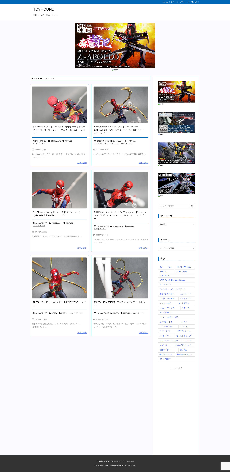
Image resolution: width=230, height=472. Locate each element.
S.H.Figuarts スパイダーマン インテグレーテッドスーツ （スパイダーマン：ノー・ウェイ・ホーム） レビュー (59, 129)
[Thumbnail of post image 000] (59, 278)
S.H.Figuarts (56, 141)
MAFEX (116, 313)
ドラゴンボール (183, 331)
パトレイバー (165, 336)
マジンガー (164, 345)
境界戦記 (183, 350)
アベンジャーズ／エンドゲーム (106, 143)
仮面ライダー (165, 350)
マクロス (187, 340)
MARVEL (68, 141)
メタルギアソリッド (182, 345)
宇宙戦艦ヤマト (165, 354)
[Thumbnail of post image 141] (120, 190)
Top (35, 78)
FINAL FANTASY (184, 267)
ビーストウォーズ (183, 336)
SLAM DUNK (181, 271)
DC (160, 267)
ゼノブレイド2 (165, 322)
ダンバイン (184, 326)
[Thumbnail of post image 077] (120, 104)
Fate (170, 267)
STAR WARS (164, 276)
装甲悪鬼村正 (165, 359)
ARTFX (54, 313)
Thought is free (129, 465)
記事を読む (82, 163)
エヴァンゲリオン (166, 294)
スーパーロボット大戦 (168, 317)
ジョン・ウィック (166, 308)
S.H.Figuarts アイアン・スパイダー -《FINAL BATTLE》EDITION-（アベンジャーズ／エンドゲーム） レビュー (118, 129)
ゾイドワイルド (165, 326)
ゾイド (184, 322)
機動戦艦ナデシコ (184, 354)
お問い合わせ (194, 2)
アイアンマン (165, 284)
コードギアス (183, 303)
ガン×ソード (185, 294)
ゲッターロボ (165, 303)
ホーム (165, 2)
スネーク (185, 308)
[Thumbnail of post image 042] (120, 278)
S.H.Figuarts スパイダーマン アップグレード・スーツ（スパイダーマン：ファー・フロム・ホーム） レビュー (120, 215)
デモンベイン (165, 331)
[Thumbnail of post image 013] (59, 104)
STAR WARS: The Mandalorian (172, 280)
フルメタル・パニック (168, 340)
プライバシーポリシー (179, 2)
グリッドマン (185, 298)
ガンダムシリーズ (166, 298)
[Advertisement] (178, 409)
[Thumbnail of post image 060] (59, 190)
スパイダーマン (39, 143)
